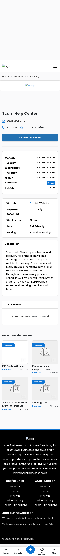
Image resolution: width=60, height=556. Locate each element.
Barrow (12, 127)
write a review (37, 316)
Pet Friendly (37, 226)
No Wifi (34, 220)
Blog (54, 553)
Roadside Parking (40, 232)
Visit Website (41, 203)
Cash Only (36, 209)
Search (18, 553)
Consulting (33, 76)
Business (18, 76)
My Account (42, 553)
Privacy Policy (47, 524)
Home (5, 76)
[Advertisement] (30, 30)
